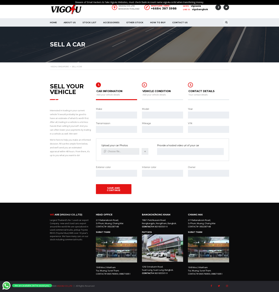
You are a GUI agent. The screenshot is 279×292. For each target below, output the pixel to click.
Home (53, 22)
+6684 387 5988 (164, 8)
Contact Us (180, 22)
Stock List (89, 22)
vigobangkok (200, 9)
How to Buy (157, 22)
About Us (70, 22)
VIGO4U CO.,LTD (64, 285)
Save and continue (113, 189)
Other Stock (134, 22)
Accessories (111, 22)
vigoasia (196, 6)
